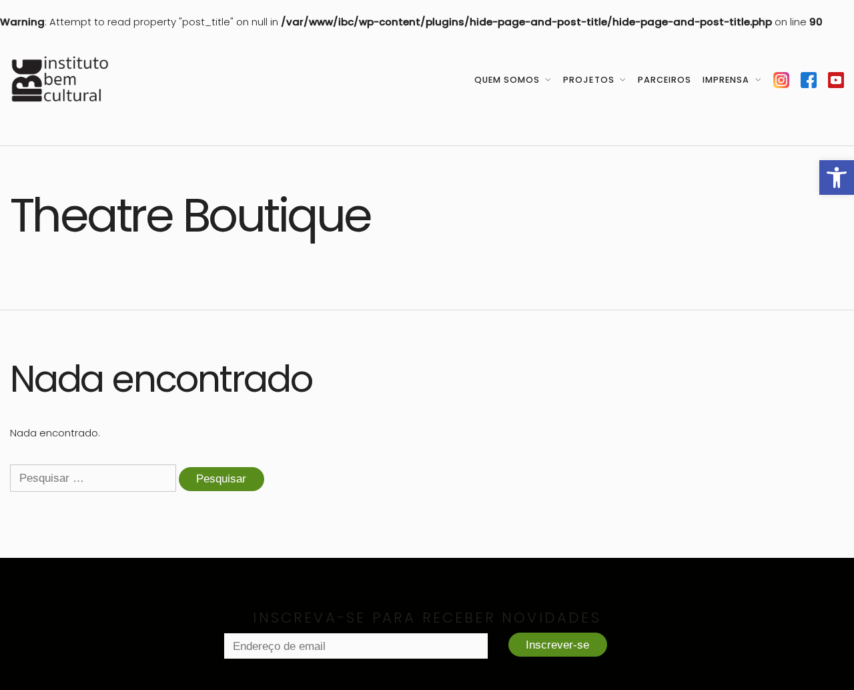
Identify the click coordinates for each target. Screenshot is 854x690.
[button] (836, 177)
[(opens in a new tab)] (781, 80)
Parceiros (664, 79)
